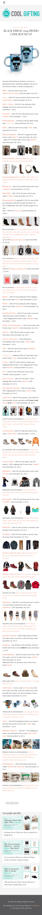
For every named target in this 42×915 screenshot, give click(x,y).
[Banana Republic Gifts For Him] (21, 150)
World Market (8, 764)
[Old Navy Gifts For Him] (21, 545)
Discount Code (12, 803)
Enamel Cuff (17, 523)
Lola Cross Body (8, 293)
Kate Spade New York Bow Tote (13, 290)
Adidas (4, 97)
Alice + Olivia (7, 104)
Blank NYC (6, 193)
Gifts (26, 27)
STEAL (14, 358)
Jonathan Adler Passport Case (24, 287)
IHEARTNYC (6, 607)
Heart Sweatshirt (16, 492)
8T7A (17, 299)
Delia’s (5, 304)
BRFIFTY (15, 137)
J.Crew (5, 362)
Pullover (30, 161)
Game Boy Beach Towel (15, 717)
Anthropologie (8, 121)
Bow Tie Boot (20, 593)
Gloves (23, 161)
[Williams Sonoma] (21, 744)
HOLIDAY (10, 367)
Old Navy (6, 534)
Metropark (6, 499)
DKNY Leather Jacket (22, 261)
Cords (9, 556)
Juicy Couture (7, 378)
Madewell (6, 471)
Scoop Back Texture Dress (11, 421)
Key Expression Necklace (27, 521)
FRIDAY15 (15, 328)
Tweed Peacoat (25, 595)
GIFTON (5, 474)
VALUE (4, 403)
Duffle (4, 161)
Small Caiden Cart (8, 790)
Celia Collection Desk (11, 788)
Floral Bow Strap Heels (30, 452)
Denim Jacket (7, 523)
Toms (4, 721)
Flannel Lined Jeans (19, 556)
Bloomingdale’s (8, 200)
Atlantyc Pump (7, 684)
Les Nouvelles (8, 431)
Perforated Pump (14, 452)
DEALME (29, 391)
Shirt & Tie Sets (12, 595)
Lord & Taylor (7, 462)
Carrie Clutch (31, 290)
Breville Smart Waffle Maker (22, 757)
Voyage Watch (29, 518)
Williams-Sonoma (9, 731)
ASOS (4, 127)
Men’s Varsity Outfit (9, 424)
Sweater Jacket (13, 161)
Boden (5, 297)
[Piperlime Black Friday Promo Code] (21, 615)
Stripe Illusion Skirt (20, 626)
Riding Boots (14, 180)
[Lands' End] (21, 411)
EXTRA (9, 665)
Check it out (10, 123)
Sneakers (34, 574)
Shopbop (5, 645)
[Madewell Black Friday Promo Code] (21, 482)
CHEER (29, 724)
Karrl (25, 681)
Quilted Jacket (25, 553)
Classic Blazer (7, 577)
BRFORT (33, 140)
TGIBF (30, 128)
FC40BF (27, 342)
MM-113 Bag (32, 681)
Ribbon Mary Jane (8, 455)
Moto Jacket (30, 158)
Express (5, 332)
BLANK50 (10, 196)
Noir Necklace (26, 180)
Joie (4, 372)
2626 (14, 403)
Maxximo (18, 681)
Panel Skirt (15, 631)
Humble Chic (6, 355)
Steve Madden (8, 654)
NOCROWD (19, 306)
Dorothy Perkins (9, 313)
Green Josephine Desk (27, 788)
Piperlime (6, 602)
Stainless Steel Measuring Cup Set (14, 760)
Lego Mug (27, 712)
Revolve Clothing (9, 635)
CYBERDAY (6, 502)
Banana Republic (9, 134)
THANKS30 (6, 189)
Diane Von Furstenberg (11, 325)
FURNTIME (20, 767)
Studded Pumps (19, 577)
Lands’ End (6, 397)
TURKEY (35, 657)
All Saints (6, 114)
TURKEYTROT (12, 434)
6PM (4, 91)
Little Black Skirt (29, 419)
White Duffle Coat (32, 177)
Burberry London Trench (23, 258)
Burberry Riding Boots (16, 234)
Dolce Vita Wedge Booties (23, 229)
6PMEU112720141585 (10, 93)
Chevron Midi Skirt (18, 629)
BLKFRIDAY (31, 348)
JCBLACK (25, 381)
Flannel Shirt (28, 492)
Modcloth (6, 527)
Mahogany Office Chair (30, 785)
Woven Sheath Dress (30, 421)
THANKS (5, 116)
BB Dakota (6, 186)
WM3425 (11, 767)
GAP (4, 348)
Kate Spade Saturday (11, 388)
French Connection (10, 339)
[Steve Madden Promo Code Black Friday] (21, 673)
